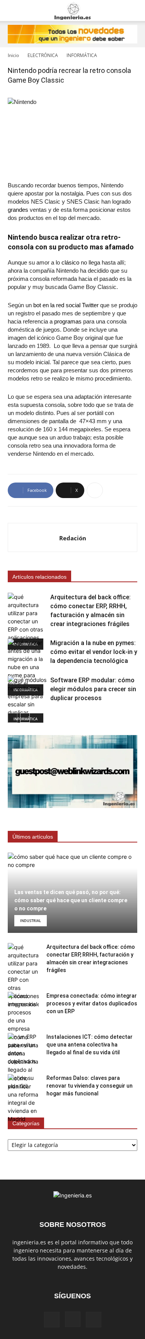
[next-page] (25, 718)
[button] (13, 10)
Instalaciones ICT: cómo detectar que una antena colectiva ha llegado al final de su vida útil (89, 1044)
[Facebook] (52, 1319)
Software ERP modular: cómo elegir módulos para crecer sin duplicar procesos (93, 689)
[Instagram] (72, 1319)
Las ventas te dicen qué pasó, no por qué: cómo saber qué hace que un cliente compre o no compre (70, 900)
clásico (70, 262)
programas (68, 321)
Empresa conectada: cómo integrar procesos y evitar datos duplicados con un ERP (91, 1003)
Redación (72, 538)
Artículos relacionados (39, 577)
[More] (95, 490)
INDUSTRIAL (30, 920)
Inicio (13, 55)
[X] (93, 1319)
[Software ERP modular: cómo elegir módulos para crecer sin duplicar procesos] (27, 700)
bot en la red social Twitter (66, 305)
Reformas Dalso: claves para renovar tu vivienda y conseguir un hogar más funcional (89, 1086)
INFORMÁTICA (82, 55)
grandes (18, 209)
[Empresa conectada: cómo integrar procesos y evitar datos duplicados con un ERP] (23, 1028)
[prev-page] (12, 718)
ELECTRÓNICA (42, 55)
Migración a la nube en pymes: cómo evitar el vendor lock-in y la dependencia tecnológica (93, 651)
